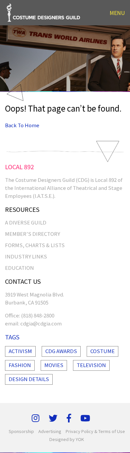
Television (91, 364)
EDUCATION (19, 267)
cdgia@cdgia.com (41, 323)
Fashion (20, 364)
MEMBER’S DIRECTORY (32, 233)
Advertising (49, 431)
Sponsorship (21, 431)
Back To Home (22, 125)
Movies (53, 364)
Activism (20, 350)
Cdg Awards (61, 350)
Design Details (29, 378)
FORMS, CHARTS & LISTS (35, 244)
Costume (102, 350)
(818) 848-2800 (37, 315)
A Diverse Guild (25, 222)
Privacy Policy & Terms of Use (95, 431)
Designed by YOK (66, 439)
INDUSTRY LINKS (26, 256)
